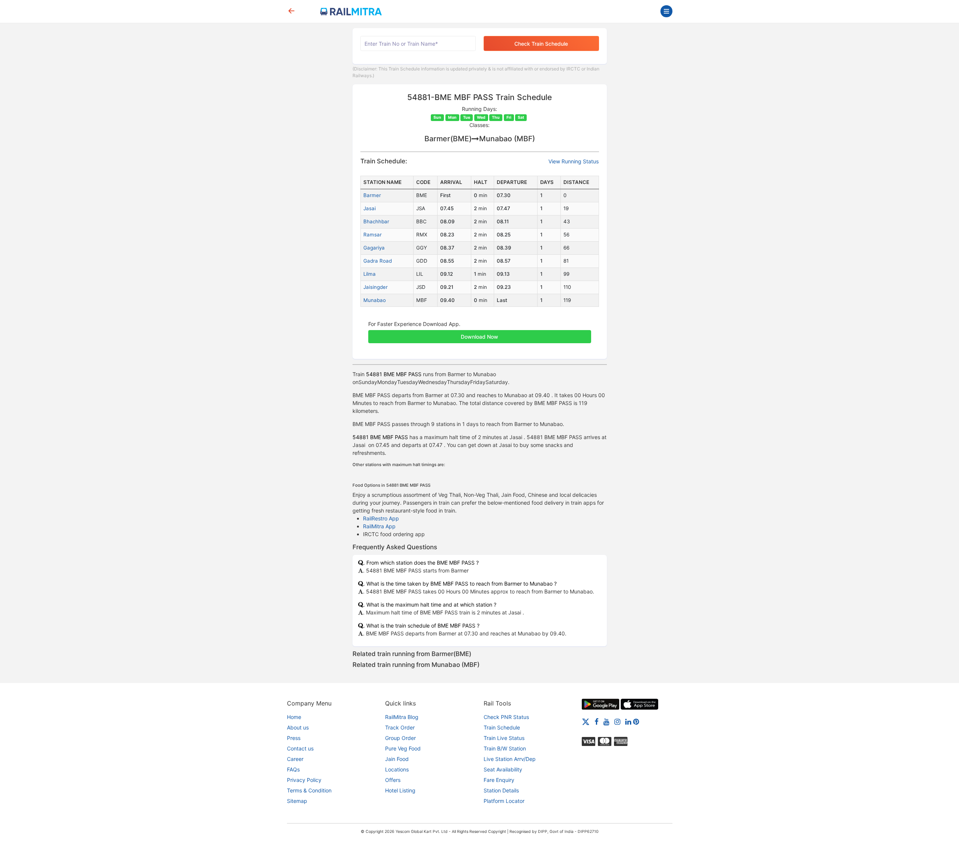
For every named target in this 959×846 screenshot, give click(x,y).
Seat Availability (503, 769)
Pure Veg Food (403, 748)
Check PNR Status (506, 717)
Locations (397, 769)
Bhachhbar (376, 221)
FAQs (293, 769)
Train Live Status (504, 738)
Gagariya (374, 248)
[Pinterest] (636, 721)
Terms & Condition (309, 790)
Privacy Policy (304, 780)
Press (293, 738)
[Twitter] (586, 721)
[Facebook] (597, 721)
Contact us (300, 748)
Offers (392, 780)
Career (295, 759)
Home (294, 717)
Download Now (479, 336)
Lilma (369, 274)
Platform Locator (504, 801)
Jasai (369, 208)
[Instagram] (617, 721)
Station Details (501, 790)
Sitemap (297, 801)
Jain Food (397, 759)
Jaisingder (375, 287)
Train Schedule (502, 727)
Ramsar (372, 235)
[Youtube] (606, 721)
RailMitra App (379, 526)
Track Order (400, 727)
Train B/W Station (505, 748)
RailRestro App (381, 518)
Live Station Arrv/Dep (510, 759)
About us (298, 727)
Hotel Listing (400, 790)
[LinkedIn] (628, 721)
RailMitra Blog (401, 717)
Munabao (374, 300)
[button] (479, 332)
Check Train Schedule (541, 43)
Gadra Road (377, 261)
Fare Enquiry (499, 780)
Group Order (400, 738)
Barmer (372, 195)
